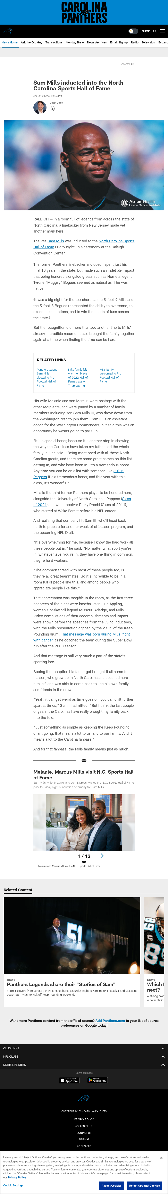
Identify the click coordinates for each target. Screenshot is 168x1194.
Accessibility (84, 1126)
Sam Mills (56, 241)
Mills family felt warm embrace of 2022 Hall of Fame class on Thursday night (78, 377)
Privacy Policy (84, 1119)
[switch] (133, 31)
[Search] (155, 31)
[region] (84, 1172)
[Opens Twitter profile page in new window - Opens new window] (52, 108)
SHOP (146, 31)
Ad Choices (84, 1146)
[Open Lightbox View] (83, 833)
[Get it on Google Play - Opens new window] (97, 1082)
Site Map (84, 1139)
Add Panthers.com (110, 1021)
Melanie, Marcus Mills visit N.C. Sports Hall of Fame (83, 774)
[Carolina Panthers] (84, 1099)
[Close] (161, 1157)
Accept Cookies (111, 1185)
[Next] (101, 855)
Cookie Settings (13, 1185)
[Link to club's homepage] (8, 29)
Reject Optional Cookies (144, 1185)
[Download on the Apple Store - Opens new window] (69, 1080)
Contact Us (84, 1132)
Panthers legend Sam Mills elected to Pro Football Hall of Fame (47, 377)
